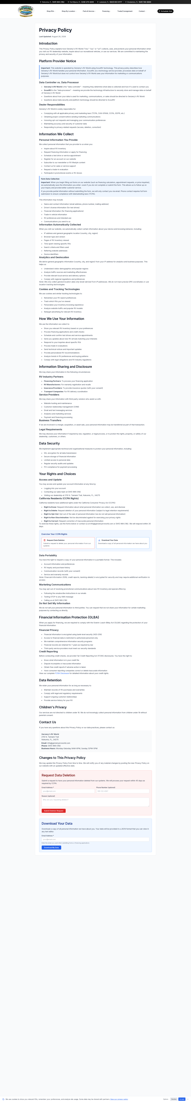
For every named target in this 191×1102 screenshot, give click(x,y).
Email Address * (48, 787)
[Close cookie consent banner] (188, 1099)
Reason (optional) (48, 796)
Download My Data (51, 848)
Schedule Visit (166, 11)
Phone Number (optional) (105, 787)
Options (165, 1099)
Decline (173, 1099)
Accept (182, 1099)
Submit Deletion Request (53, 811)
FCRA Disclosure (62, 673)
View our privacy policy (119, 1099)
